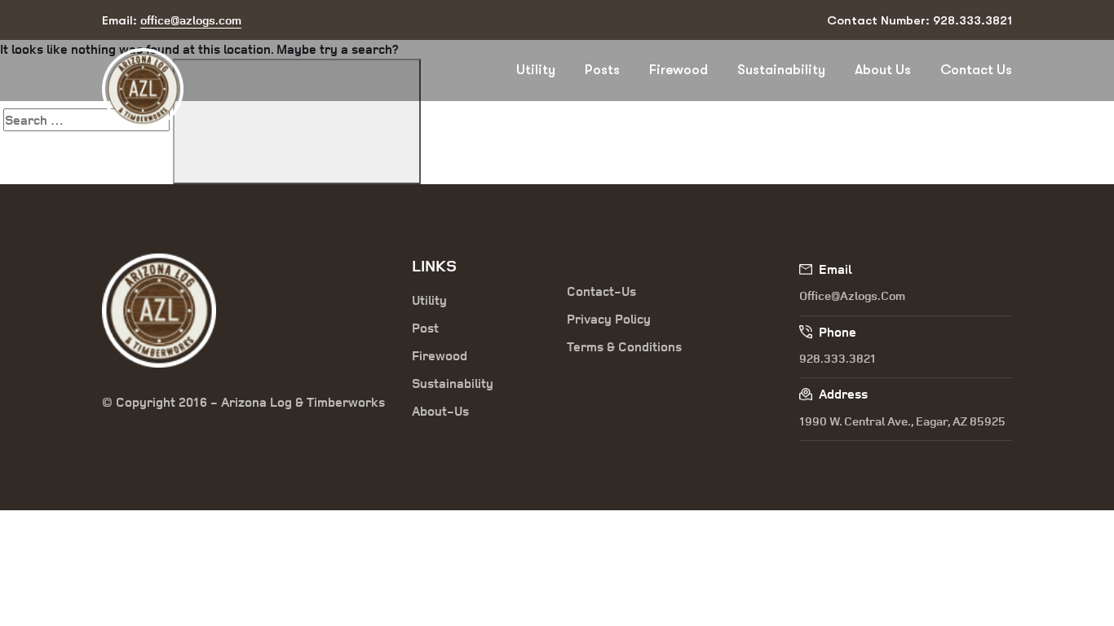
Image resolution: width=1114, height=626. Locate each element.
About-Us (440, 411)
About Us (883, 69)
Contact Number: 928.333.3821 (919, 20)
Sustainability (781, 69)
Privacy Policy (609, 319)
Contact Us (976, 69)
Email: (171, 20)
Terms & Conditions (624, 346)
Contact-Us (601, 291)
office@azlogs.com (852, 295)
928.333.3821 (837, 358)
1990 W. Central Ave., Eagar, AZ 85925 (902, 421)
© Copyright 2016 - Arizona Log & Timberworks (243, 402)
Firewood (678, 69)
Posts (602, 69)
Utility (535, 69)
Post (425, 328)
